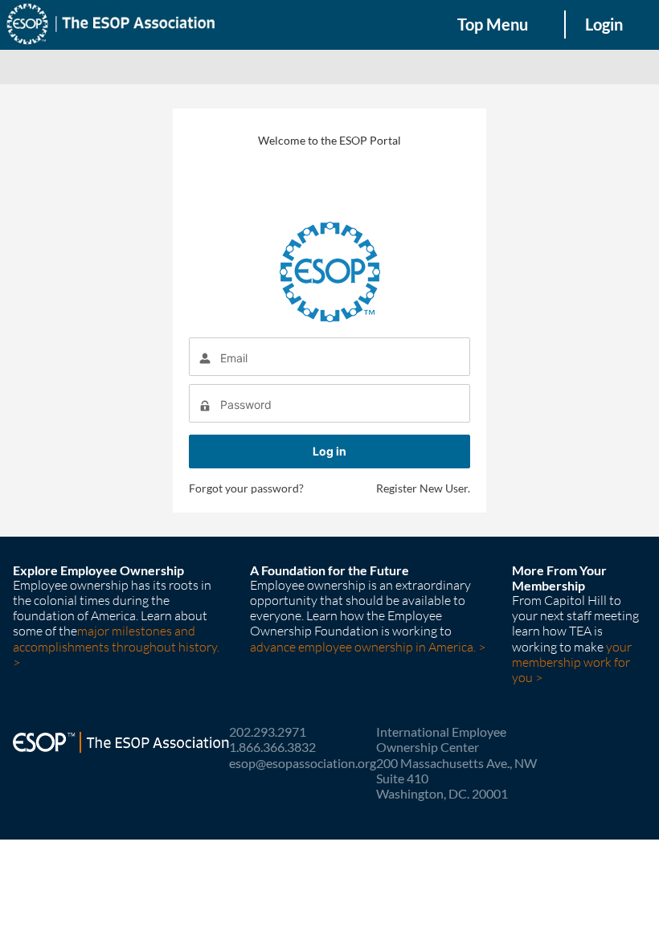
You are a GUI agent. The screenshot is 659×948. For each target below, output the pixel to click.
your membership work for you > (572, 662)
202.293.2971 (267, 731)
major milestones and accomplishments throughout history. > (116, 646)
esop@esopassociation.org (302, 762)
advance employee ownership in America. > (367, 647)
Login (604, 24)
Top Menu (492, 24)
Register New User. (423, 488)
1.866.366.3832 (272, 746)
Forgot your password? (246, 488)
